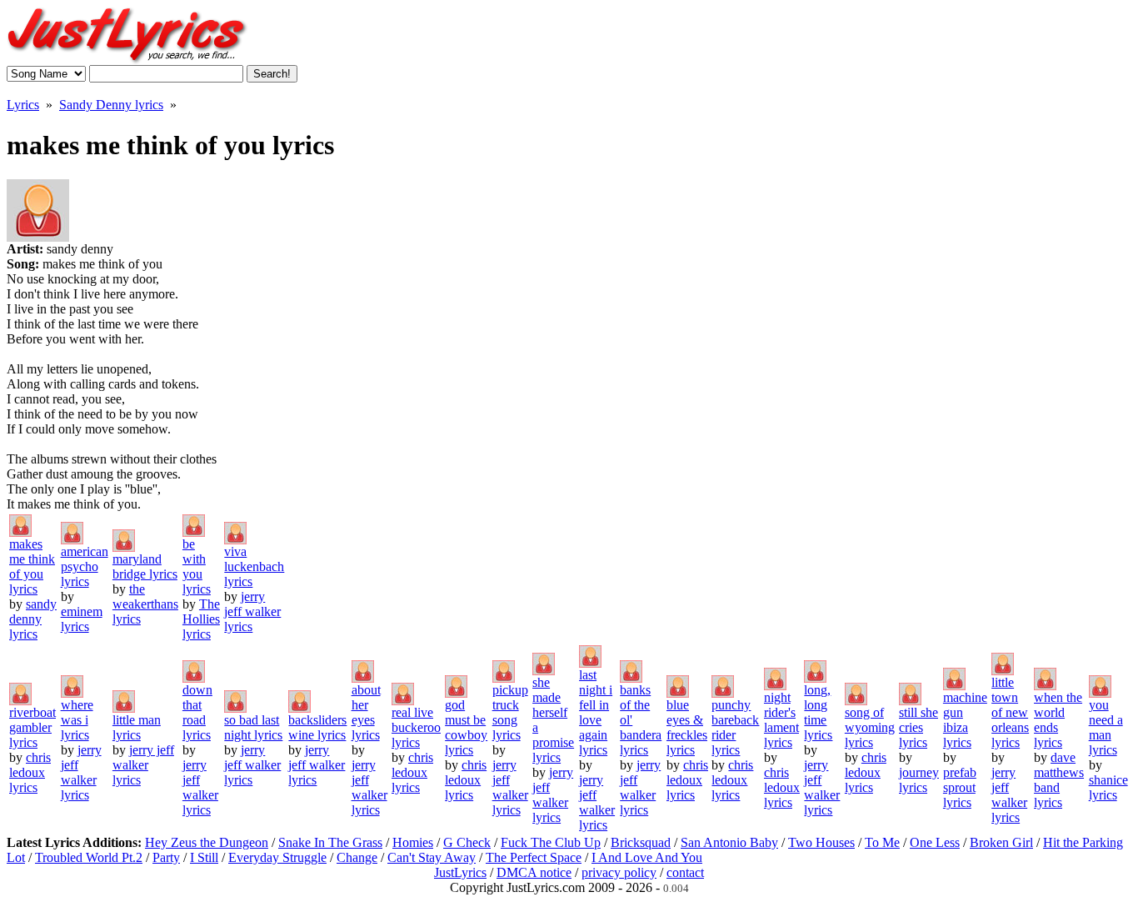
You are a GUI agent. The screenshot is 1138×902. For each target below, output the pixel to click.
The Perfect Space (533, 857)
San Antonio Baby (729, 842)
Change (357, 857)
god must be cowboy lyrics (466, 727)
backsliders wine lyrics (317, 727)
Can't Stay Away (431, 857)
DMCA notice (534, 872)
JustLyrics (460, 872)
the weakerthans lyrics (145, 604)
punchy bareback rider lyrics (735, 727)
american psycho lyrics (84, 566)
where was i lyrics (77, 720)
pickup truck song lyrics (510, 712)
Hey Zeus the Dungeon (206, 842)
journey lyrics (919, 779)
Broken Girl (1001, 842)
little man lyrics (136, 727)
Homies (412, 842)
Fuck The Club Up (551, 842)
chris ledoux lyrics (30, 772)
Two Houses (821, 842)
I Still (204, 857)
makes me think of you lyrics (32, 566)
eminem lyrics (81, 619)
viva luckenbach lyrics (254, 566)
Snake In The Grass (330, 842)
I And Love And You (646, 857)
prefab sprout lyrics (959, 787)
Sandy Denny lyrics (111, 105)
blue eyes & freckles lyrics (686, 727)
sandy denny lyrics (33, 619)
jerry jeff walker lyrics (252, 611)
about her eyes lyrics (366, 712)
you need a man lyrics (1106, 727)
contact (685, 872)
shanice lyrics (1108, 787)
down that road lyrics (197, 712)
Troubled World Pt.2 (88, 857)
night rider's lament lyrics (781, 719)
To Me (882, 842)
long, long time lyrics (818, 712)
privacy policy (618, 872)
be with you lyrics (196, 566)
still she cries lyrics (918, 727)
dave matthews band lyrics (1059, 779)
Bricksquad (641, 842)
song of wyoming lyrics (870, 727)
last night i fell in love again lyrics (595, 712)
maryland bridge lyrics (144, 566)
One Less (935, 842)
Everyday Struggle (277, 857)
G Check (467, 842)
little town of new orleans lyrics (1010, 712)
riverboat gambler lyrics (32, 727)
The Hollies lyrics (201, 619)
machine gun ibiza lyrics (965, 719)
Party (166, 857)
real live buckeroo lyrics (416, 727)
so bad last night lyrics (253, 727)
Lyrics (23, 105)
